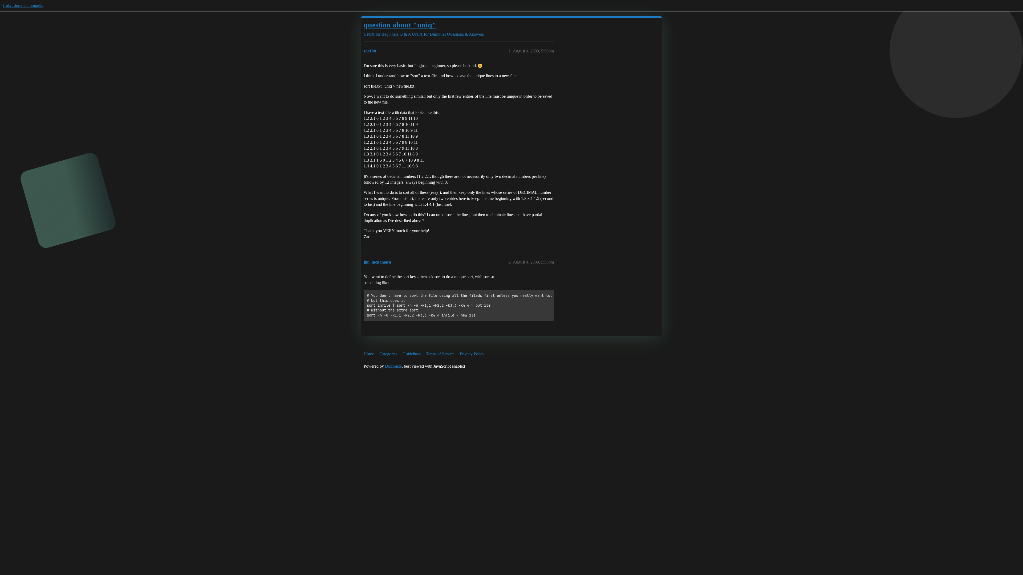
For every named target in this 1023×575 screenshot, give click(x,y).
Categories (388, 354)
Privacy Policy (472, 354)
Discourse (393, 366)
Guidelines (412, 354)
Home (369, 354)
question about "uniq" (400, 25)
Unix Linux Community (23, 5)
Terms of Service (440, 354)
